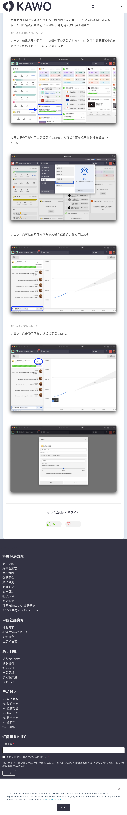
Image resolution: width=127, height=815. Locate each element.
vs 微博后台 (10, 708)
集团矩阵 (8, 563)
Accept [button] (63, 807)
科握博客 (8, 627)
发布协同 (8, 573)
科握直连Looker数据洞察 (19, 605)
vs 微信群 (9, 722)
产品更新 (8, 672)
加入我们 (8, 668)
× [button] (119, 788)
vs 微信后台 (10, 703)
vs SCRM (9, 727)
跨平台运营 (9, 568)
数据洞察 (8, 577)
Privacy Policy (53, 799)
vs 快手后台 (10, 717)
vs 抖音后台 (10, 713)
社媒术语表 (9, 641)
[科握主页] (27, 6)
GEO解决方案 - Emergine (20, 610)
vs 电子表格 (10, 699)
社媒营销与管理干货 (15, 632)
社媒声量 (8, 596)
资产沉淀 (8, 591)
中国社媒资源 (13, 620)
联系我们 (8, 663)
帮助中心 (8, 682)
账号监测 (8, 582)
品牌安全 (8, 587)
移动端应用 (9, 677)
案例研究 (8, 636)
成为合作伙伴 (11, 658)
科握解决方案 (13, 556)
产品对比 (9, 692)
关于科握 (9, 651)
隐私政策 (49, 762)
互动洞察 (8, 601)
